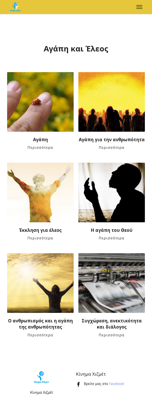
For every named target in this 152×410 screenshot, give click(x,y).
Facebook (116, 383)
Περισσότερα (40, 147)
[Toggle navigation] (139, 7)
